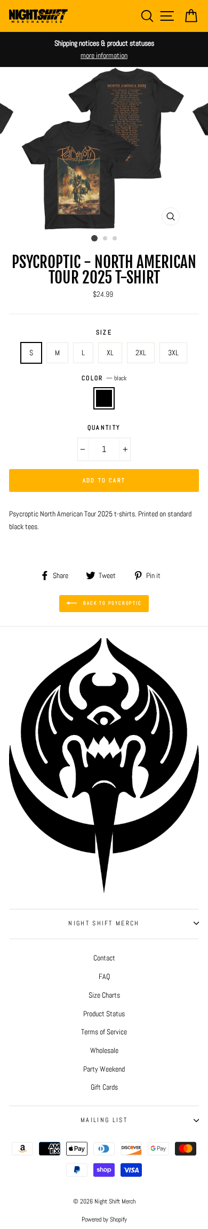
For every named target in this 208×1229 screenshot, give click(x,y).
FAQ (104, 976)
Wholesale (104, 1050)
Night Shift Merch (103, 923)
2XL (140, 352)
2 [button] (105, 238)
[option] (104, 49)
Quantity (104, 427)
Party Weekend (104, 1069)
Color (104, 378)
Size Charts (104, 995)
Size (104, 332)
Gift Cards (104, 1087)
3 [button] (115, 238)
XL (110, 352)
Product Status (104, 1013)
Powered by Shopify (104, 1219)
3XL (173, 352)
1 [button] (94, 238)
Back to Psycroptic (111, 603)
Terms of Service (104, 1031)
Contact (104, 958)
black (104, 398)
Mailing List (104, 1120)
